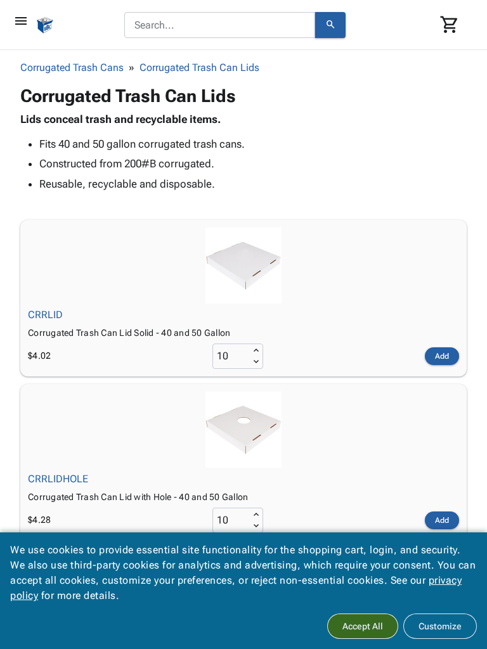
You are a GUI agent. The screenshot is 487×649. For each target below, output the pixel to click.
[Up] (256, 350)
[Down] (256, 362)
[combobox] (220, 25)
